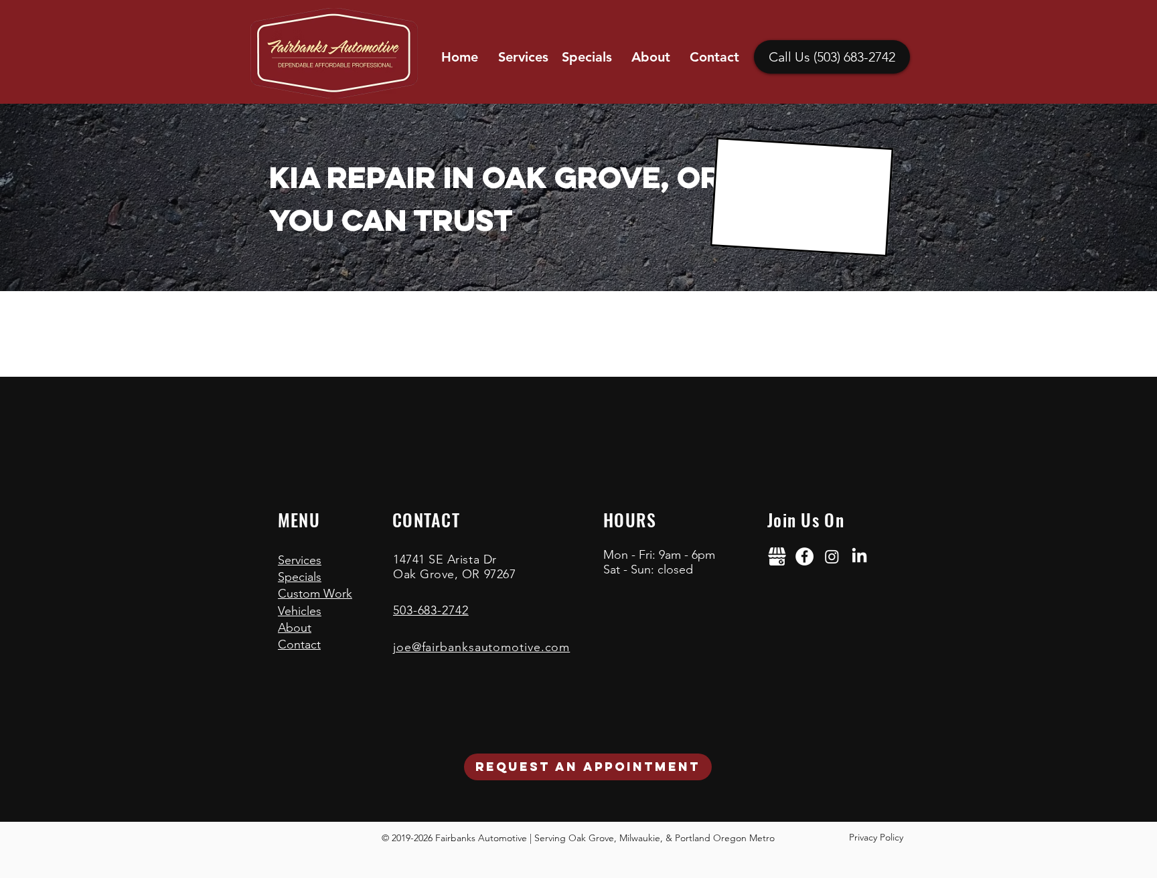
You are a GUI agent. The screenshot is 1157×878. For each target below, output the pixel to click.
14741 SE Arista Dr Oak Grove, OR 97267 (454, 567)
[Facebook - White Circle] (804, 556)
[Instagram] (832, 556)
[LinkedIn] (859, 556)
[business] (777, 556)
